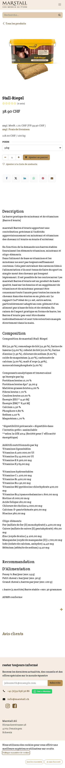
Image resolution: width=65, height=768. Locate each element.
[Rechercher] (59, 15)
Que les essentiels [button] (34, 762)
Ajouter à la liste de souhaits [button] (21, 164)
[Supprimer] (5, 157)
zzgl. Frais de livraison (16, 129)
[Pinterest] (43, 178)
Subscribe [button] (55, 682)
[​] (7, 706)
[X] (16, 178)
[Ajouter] (19, 157)
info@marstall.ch (18, 699)
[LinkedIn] (25, 178)
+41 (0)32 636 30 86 (19, 691)
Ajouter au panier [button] (38, 157)
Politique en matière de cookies (16, 752)
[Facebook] (6, 178)
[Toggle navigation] (60, 4)
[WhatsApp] (34, 178)
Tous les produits (16, 23)
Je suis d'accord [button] (53, 762)
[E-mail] (52, 178)
